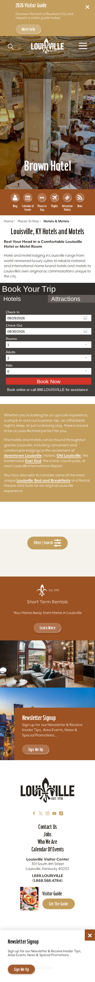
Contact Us (47, 826)
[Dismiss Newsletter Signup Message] (90, 935)
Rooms (11, 339)
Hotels (12, 298)
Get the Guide (58, 903)
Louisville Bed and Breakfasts (43, 480)
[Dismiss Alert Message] (87, 7)
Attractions (65, 298)
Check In (12, 312)
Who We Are (47, 841)
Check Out (14, 325)
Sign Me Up (35, 749)
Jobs (47, 834)
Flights (54, 206)
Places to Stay (42, 207)
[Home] (47, 45)
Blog (15, 206)
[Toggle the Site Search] (11, 46)
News (79, 206)
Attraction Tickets (67, 207)
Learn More (47, 627)
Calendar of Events (28, 207)
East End (33, 460)
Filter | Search (44, 542)
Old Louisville (69, 455)
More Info (28, 29)
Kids (9, 365)
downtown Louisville (23, 455)
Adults (10, 352)
